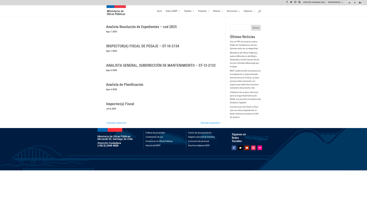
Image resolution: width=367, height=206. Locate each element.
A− (350, 2)
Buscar (256, 28)
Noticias (216, 11)
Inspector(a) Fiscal (120, 104)
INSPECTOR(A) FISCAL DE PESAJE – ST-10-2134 (142, 46)
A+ (360, 2)
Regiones (248, 11)
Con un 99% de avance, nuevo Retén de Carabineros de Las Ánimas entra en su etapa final (244, 45)
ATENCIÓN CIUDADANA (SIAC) (314, 2)
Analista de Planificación (124, 84)
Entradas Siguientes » (211, 123)
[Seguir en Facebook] (234, 147)
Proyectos (202, 11)
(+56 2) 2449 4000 (107, 145)
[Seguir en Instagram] (253, 147)
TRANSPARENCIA (334, 2)
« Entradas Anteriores (116, 123)
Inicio (159, 11)
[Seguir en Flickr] (259, 147)
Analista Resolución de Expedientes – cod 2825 (141, 27)
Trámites (188, 11)
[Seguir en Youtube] (247, 147)
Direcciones (232, 11)
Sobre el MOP (171, 11)
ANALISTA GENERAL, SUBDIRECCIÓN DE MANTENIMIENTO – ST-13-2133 (161, 65)
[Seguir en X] (240, 147)
